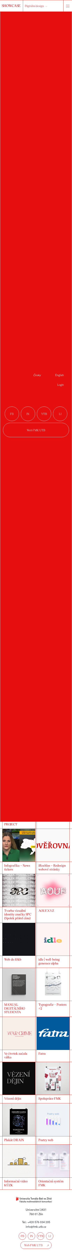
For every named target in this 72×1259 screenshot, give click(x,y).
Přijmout (36, 1228)
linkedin (60, 414)
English (59, 375)
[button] (67, 1199)
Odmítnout (36, 1238)
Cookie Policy (36, 1254)
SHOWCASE (11, 5)
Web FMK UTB (36, 430)
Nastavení (36, 1247)
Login (60, 385)
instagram (28, 414)
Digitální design (34, 6)
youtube (44, 414)
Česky (37, 375)
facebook (12, 414)
